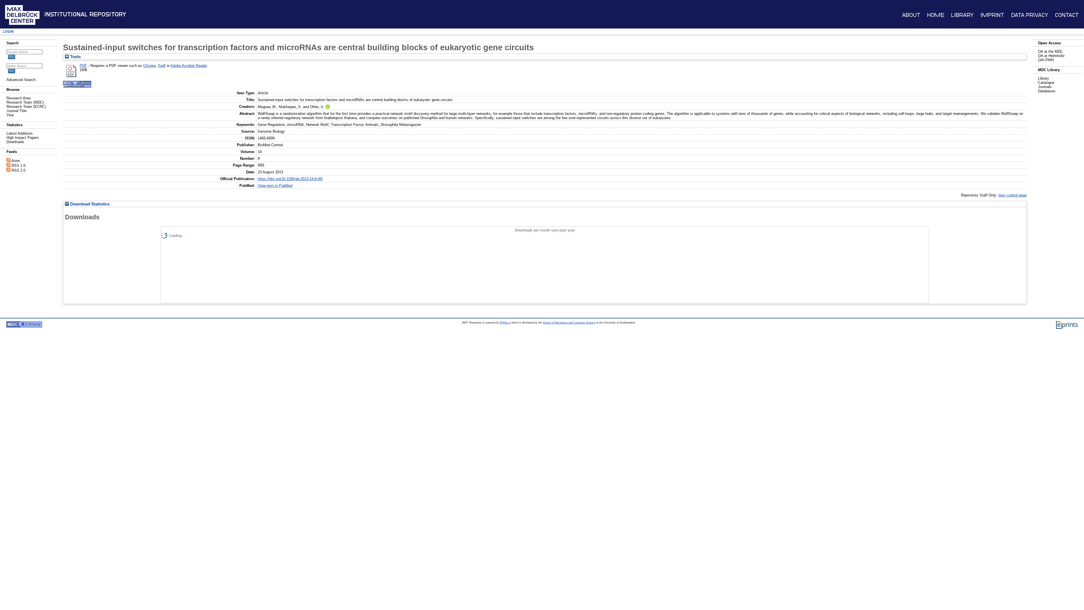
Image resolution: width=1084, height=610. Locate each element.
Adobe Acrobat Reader (189, 66)
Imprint (992, 15)
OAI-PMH (1046, 60)
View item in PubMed (275, 185)
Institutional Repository (85, 14)
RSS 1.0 (18, 165)
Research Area (18, 98)
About (911, 15)
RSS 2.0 (18, 170)
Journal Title (16, 111)
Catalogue (1046, 82)
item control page (1012, 195)
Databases (1046, 91)
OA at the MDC (1050, 51)
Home (935, 15)
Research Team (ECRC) (26, 106)
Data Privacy (1029, 15)
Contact (1067, 15)
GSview (149, 66)
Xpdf (161, 66)
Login (8, 31)
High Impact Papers (22, 137)
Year (10, 115)
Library (962, 15)
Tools (75, 56)
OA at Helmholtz (1051, 56)
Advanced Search (21, 80)
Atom (15, 161)
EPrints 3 (505, 322)
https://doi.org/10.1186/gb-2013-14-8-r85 (290, 179)
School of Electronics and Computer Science (569, 322)
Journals (1045, 87)
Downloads (15, 142)
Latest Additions (19, 133)
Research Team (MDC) (25, 102)
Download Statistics (89, 204)
